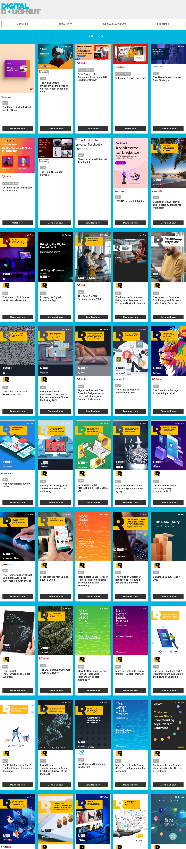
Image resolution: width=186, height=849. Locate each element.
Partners (163, 24)
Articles (22, 24)
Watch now (93, 129)
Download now (17, 129)
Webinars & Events (114, 24)
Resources (65, 24)
